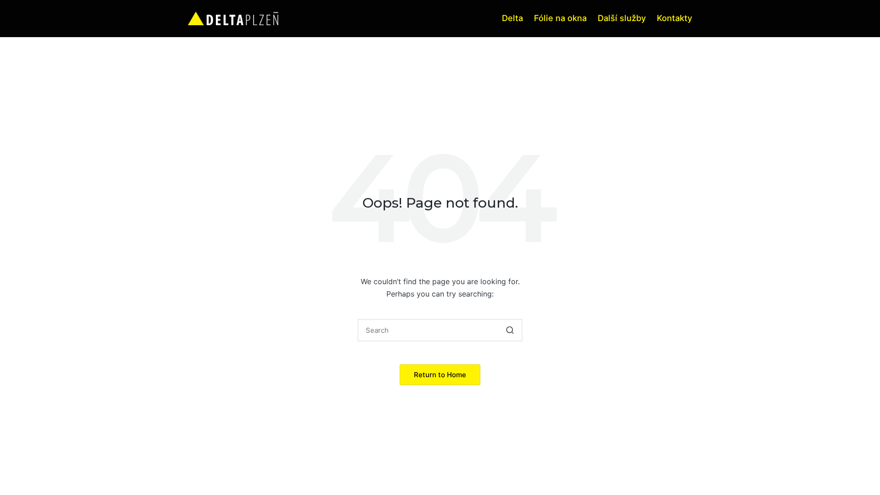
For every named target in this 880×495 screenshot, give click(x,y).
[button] (510, 330)
